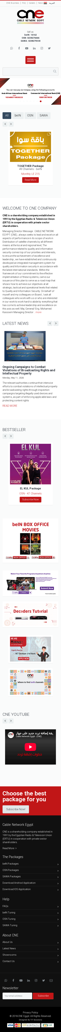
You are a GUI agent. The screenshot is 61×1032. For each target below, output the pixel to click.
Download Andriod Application (19, 883)
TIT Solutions (36, 1020)
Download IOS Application (17, 889)
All (6, 115)
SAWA (44, 115)
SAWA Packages (12, 876)
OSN (30, 115)
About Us (8, 942)
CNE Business (12, 3)
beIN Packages (11, 863)
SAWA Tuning (10, 925)
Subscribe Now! (15, 809)
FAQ (24, 3)
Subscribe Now (30, 499)
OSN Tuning (9, 919)
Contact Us (9, 961)
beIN (18, 115)
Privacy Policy (30, 1012)
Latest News (9, 948)
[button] (28, 544)
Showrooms (9, 954)
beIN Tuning (9, 912)
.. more (38, 312)
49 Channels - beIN (30, 167)
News (40, 3)
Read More (30, 180)
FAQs (5, 906)
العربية (52, 3)
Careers (32, 3)
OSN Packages (11, 870)
